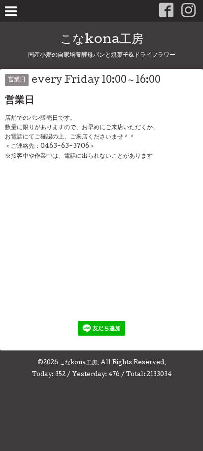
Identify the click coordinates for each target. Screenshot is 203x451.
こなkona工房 (101, 40)
